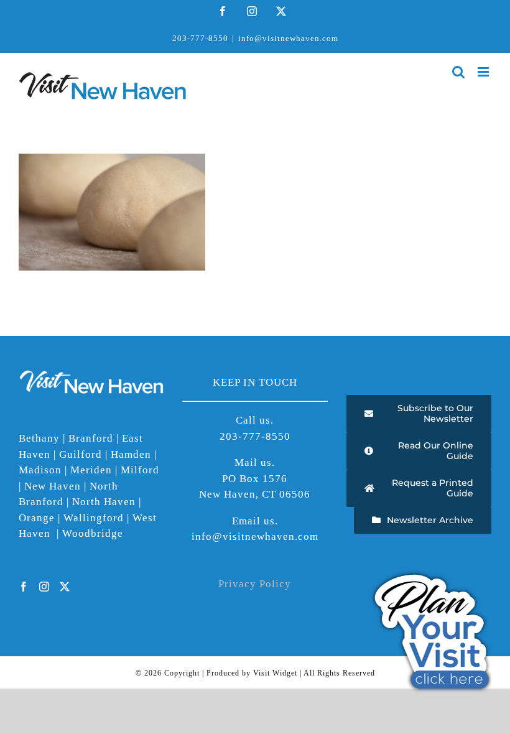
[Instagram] (44, 587)
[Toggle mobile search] (458, 71)
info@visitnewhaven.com (288, 38)
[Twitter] (65, 587)
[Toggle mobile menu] (484, 71)
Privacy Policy (254, 584)
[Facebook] (24, 587)
